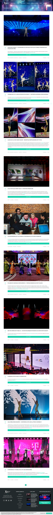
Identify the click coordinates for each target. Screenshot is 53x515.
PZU (29, 424)
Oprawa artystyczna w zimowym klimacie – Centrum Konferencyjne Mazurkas (28, 94)
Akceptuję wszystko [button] (49, 513)
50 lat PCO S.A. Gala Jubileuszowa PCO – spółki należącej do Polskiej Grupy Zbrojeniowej (34, 500)
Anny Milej (23, 52)
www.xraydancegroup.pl (7, 512)
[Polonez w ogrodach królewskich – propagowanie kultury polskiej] (26, 266)
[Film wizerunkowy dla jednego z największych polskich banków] (26, 219)
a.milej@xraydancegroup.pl (31, 0)
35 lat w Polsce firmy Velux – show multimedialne (20, 188)
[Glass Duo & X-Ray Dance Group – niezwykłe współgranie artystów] (26, 122)
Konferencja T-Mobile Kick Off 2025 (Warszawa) (20, 469)
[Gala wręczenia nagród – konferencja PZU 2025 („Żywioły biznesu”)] (26, 405)
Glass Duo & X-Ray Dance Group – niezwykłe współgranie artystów (25, 139)
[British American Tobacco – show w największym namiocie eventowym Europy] (26, 313)
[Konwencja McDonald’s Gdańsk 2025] (26, 359)
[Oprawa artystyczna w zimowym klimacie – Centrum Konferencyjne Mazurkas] (26, 77)
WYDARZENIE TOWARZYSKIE (14, 57)
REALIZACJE (20, 500)
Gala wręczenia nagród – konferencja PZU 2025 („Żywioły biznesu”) (25, 422)
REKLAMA (10, 246)
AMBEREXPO (14, 380)
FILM (8, 246)
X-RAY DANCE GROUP (20, 496)
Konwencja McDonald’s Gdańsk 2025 (17, 376)
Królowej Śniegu (33, 97)
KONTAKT (19, 507)
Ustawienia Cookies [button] (42, 513)
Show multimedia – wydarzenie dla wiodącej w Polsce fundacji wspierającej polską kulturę (34, 505)
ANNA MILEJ (20, 494)
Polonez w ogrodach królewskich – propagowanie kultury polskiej (25, 283)
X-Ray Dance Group (32, 52)
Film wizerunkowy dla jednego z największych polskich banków (24, 236)
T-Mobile (24, 472)
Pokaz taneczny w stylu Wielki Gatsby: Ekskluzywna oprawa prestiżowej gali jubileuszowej (34, 496)
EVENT (8, 57)
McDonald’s (41, 379)
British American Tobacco (12, 334)
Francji (42, 142)
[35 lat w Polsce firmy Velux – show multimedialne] (26, 171)
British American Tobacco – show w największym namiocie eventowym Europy (28, 330)
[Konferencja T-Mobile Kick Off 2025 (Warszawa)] (26, 452)
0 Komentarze (24, 57)
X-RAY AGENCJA (20, 498)
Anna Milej (20, 57)
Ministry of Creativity (41, 472)
